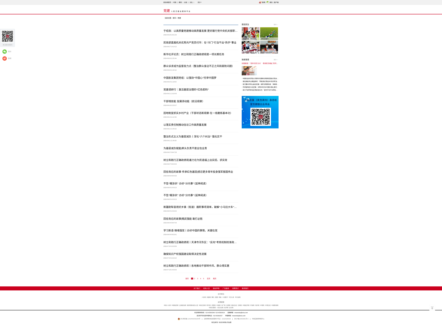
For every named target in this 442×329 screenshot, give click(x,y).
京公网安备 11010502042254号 (190, 319)
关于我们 (197, 288)
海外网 (257, 305)
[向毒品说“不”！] (251, 47)
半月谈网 (237, 297)
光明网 (240, 305)
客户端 (276, 2)
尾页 (214, 278)
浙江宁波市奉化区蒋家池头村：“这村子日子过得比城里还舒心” (263, 90)
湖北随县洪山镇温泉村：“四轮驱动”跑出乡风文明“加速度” (261, 81)
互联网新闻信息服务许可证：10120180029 (217, 319)
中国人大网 (167, 305)
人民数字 (225, 297)
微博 (263, 2)
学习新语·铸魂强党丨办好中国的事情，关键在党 (190, 230)
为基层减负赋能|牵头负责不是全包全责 (185, 148)
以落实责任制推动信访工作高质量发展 (184, 124)
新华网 (208, 305)
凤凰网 (209, 297)
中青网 (262, 305)
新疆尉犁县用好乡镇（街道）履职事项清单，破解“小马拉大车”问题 (201, 207)
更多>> (276, 24)
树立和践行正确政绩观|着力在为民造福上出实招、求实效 (195, 160)
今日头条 (231, 297)
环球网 (252, 305)
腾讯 (213, 297)
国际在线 (234, 305)
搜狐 (216, 297)
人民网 (204, 297)
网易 (220, 297)
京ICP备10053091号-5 (241, 319)
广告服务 (226, 288)
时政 (174, 2)
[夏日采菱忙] (269, 34)
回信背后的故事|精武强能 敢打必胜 (183, 218)
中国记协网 (202, 305)
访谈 (185, 2)
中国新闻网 (274, 305)
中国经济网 (246, 305)
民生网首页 (167, 2)
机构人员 (206, 288)
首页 (174, 18)
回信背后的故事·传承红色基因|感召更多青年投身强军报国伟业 (198, 171)
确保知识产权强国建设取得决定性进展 (184, 254)
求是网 (213, 305)
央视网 (228, 305)
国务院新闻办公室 (192, 305)
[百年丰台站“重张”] (269, 47)
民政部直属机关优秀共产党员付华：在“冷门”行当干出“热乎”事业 (199, 42)
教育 (180, 2)
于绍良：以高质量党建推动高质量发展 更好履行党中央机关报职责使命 (203, 30)
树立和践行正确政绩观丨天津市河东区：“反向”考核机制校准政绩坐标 (202, 242)
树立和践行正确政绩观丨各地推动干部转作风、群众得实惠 (196, 265)
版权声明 (216, 288)
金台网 (231, 308)
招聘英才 (235, 288)
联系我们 (245, 288)
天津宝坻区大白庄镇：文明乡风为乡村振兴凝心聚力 (260, 87)
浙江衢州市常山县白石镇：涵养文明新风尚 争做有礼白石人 (263, 84)
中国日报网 (212, 308)
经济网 (226, 308)
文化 (191, 2)
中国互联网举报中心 (258, 319)
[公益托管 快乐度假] (251, 34)
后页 (208, 278)
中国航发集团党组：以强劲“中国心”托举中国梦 (189, 77)
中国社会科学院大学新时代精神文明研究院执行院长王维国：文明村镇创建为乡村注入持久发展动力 (275, 78)
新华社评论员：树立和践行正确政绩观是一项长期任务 (193, 54)
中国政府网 (175, 305)
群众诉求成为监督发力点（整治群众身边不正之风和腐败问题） (198, 66)
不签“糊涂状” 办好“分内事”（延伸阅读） (185, 183)
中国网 (218, 305)
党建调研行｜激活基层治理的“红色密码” (186, 89)
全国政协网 (182, 305)
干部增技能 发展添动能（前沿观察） (184, 101)
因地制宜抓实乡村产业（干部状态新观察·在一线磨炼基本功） (198, 113)
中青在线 (268, 305)
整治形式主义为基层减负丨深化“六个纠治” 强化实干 (192, 136)
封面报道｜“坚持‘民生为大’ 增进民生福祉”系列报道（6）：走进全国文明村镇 (269, 63)
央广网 (223, 305)
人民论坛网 (220, 308)
